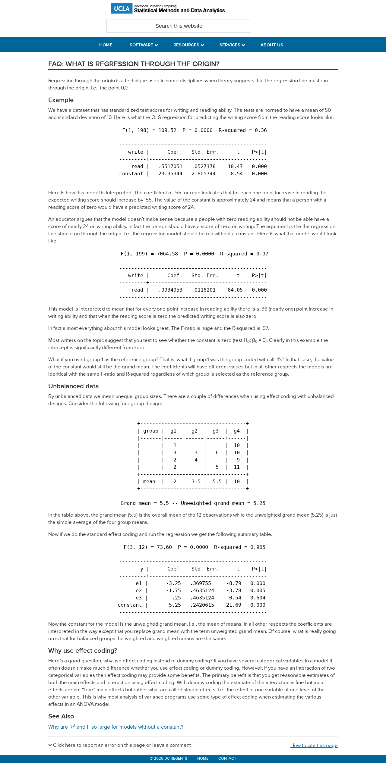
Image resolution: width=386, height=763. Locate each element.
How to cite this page (314, 745)
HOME (202, 759)
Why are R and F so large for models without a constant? (115, 727)
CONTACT (227, 759)
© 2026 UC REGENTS (168, 759)
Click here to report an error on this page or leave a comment (122, 745)
